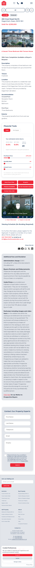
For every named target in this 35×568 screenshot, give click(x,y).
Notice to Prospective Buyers (24, 498)
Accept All (17, 555)
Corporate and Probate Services (8, 516)
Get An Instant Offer (6, 521)
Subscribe (6, 485)
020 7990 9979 (18, 537)
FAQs (19, 521)
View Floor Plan (9, 182)
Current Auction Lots (6, 493)
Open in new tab (25, 220)
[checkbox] (5, 455)
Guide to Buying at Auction (23, 495)
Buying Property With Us (23, 493)
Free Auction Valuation (6, 519)
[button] (31, 3)
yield (7, 130)
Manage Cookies (17, 561)
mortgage (16, 130)
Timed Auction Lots (5, 498)
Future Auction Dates (6, 495)
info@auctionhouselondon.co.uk (12, 239)
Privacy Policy (21, 519)
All (15, 10)
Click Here (7, 395)
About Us (20, 512)
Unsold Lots (4, 500)
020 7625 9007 (7, 237)
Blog (19, 516)
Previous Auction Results (7, 505)
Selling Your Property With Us (8, 512)
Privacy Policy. (24, 460)
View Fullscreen (11, 220)
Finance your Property (22, 500)
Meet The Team (21, 514)
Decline (17, 558)
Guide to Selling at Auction (7, 514)
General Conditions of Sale (23, 503)
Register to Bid (5, 503)
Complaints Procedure (22, 523)
